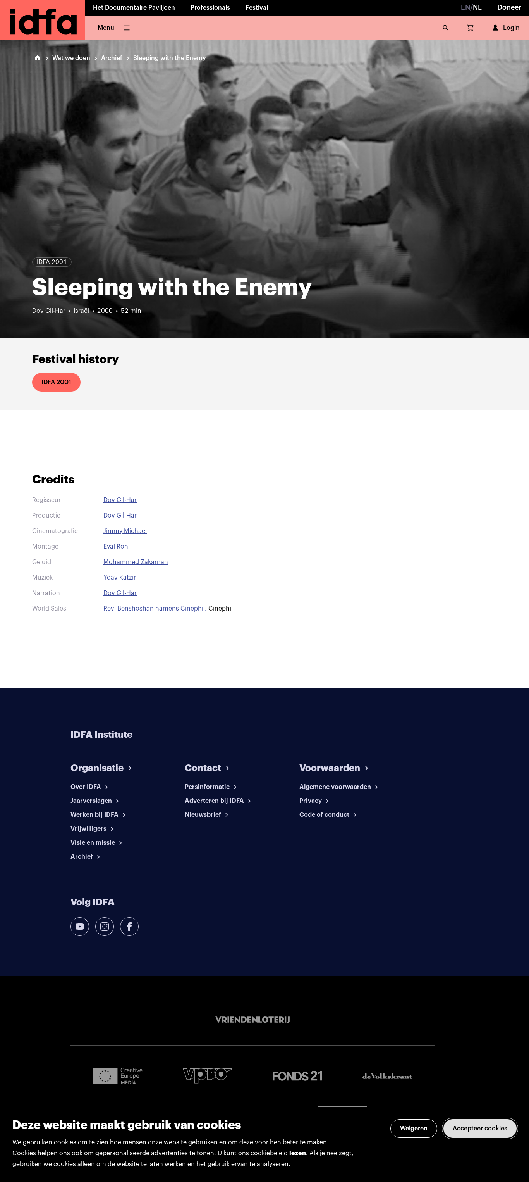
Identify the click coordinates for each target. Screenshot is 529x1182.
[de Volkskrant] (387, 1076)
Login (511, 28)
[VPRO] (207, 1075)
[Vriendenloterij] (252, 1019)
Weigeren (414, 1128)
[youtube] (79, 926)
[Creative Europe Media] (118, 1075)
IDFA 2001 (56, 382)
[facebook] (129, 926)
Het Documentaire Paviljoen (134, 8)
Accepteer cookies (480, 1128)
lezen (297, 1153)
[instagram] (104, 926)
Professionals (210, 8)
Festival (257, 8)
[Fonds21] (297, 1076)
